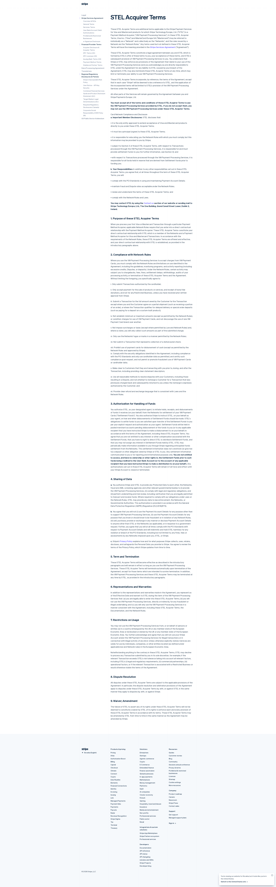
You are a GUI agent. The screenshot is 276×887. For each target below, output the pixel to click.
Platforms (143, 786)
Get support (173, 815)
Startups (143, 756)
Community (173, 762)
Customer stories (175, 756)
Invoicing (114, 792)
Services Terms (89, 27)
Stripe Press (173, 803)
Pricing (113, 753)
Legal (84, 15)
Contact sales (174, 806)
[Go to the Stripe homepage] (84, 749)
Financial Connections (119, 786)
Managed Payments (118, 801)
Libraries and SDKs (147, 860)
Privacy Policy (126, 541)
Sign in (171, 823)
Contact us (149, 203)
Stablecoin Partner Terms (92, 65)
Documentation (145, 848)
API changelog (145, 857)
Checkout (114, 768)
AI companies (145, 792)
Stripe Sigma (115, 819)
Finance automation (147, 771)
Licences (172, 776)
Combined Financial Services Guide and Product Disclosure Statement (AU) (94, 93)
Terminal (114, 825)
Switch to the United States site (233, 882)
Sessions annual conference (179, 765)
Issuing (113, 795)
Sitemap (172, 779)
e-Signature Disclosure (91, 41)
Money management (147, 783)
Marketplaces (145, 780)
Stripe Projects (145, 863)
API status (143, 854)
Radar (113, 813)
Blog (170, 759)
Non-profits (144, 813)
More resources (175, 785)
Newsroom (173, 800)
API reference (145, 851)
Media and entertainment (149, 810)
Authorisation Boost (118, 759)
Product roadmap (175, 794)
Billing (113, 762)
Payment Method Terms (92, 62)
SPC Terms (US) (89, 53)
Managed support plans (177, 818)
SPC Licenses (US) (90, 56)
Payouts (114, 810)
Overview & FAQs (89, 21)
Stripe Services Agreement (162, 47)
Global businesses (146, 774)
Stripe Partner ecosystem (149, 836)
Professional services (148, 816)
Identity (113, 789)
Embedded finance (147, 768)
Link (112, 798)
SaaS (141, 789)
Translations (87, 71)
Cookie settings (175, 782)
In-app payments (146, 777)
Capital (113, 765)
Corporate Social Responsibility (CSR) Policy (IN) (93, 113)
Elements (114, 783)
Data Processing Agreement (93, 68)
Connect (114, 774)
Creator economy (146, 795)
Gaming (142, 801)
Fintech (142, 798)
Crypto (113, 777)
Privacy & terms (175, 768)
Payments (114, 807)
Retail (142, 822)
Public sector (145, 819)
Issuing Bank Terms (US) (92, 59)
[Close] (271, 875)
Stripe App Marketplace (148, 833)
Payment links (116, 804)
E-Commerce (145, 765)
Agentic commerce (147, 759)
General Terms (88, 24)
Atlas (112, 756)
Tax (112, 822)
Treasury (114, 828)
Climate (113, 771)
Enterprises (144, 753)
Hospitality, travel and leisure (150, 804)
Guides (171, 753)
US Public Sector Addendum (93, 118)
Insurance (143, 807)
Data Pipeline (115, 780)
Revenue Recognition (119, 816)
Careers (172, 797)
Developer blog (145, 866)
